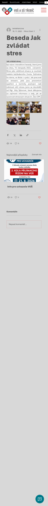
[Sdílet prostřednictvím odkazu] (27, 135)
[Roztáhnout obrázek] (12, 107)
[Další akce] (39, 29)
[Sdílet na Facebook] (8, 135)
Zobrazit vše (36, 154)
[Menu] (43, 10)
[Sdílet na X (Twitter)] (14, 135)
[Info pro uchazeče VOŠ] (24, 170)
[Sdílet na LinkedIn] (21, 135)
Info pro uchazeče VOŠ (20, 186)
